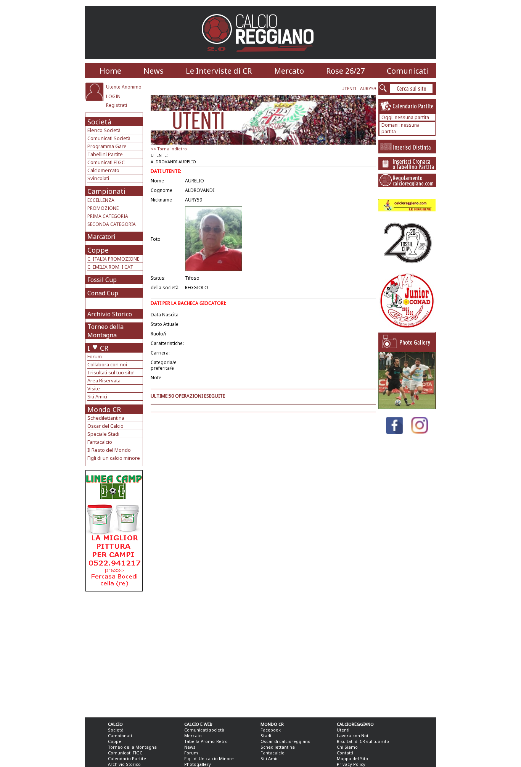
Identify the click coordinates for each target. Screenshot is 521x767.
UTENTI (348, 88)
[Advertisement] (115, 652)
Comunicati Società (108, 138)
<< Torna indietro (169, 148)
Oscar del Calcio (105, 425)
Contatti (345, 753)
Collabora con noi (107, 364)
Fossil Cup (102, 280)
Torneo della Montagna (105, 330)
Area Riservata (104, 380)
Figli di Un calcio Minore (209, 758)
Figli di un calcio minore (113, 457)
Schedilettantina (105, 417)
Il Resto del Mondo (109, 449)
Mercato (289, 71)
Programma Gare (107, 146)
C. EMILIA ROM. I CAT (110, 267)
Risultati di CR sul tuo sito (363, 741)
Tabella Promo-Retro (206, 741)
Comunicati (407, 71)
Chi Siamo (347, 747)
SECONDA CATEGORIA (111, 224)
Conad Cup (102, 293)
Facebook (270, 730)
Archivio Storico (109, 314)
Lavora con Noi (352, 735)
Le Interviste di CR (219, 71)
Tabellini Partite (105, 154)
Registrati (116, 105)
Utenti (343, 730)
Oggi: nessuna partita (405, 117)
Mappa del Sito (352, 758)
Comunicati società (204, 730)
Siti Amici (97, 396)
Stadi (265, 735)
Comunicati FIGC (106, 162)
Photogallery (197, 764)
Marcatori (101, 236)
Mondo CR (104, 409)
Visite (93, 388)
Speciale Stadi (103, 433)
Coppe (98, 250)
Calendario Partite (127, 758)
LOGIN (113, 96)
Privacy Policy (351, 764)
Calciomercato (103, 170)
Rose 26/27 (345, 71)
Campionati (106, 191)
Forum (94, 356)
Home (110, 71)
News (153, 71)
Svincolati (98, 178)
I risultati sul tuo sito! (111, 372)
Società (99, 121)
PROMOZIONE (103, 208)
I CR (97, 348)
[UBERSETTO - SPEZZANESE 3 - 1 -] (407, 407)
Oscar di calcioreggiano (285, 741)
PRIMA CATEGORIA (107, 216)
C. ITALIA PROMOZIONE (113, 259)
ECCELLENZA (100, 200)
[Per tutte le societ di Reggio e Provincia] (114, 589)
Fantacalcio (99, 441)
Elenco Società (104, 130)
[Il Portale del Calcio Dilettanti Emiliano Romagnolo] (260, 57)
